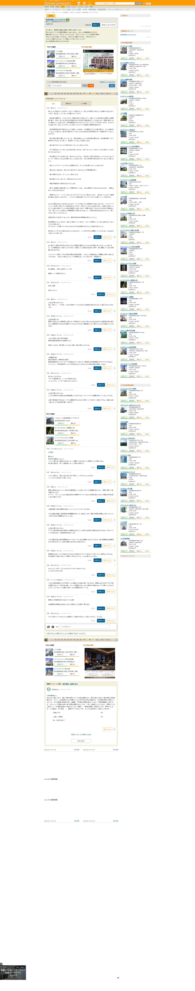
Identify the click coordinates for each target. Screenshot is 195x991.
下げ (57, 627)
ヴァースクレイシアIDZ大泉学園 (130, 247)
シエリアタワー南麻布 (127, 297)
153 (59, 93)
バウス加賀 (123, 196)
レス (53, 104)
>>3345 (50, 319)
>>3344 (50, 452)
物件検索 (84, 3)
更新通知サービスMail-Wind (107, 82)
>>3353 (50, 393)
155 (65, 93)
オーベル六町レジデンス (127, 62)
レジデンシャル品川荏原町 (128, 347)
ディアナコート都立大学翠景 (129, 314)
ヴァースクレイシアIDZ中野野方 (130, 146)
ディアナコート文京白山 (127, 130)
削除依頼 (88, 25)
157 (71, 93)
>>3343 (50, 302)
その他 (68, 7)
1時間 (85, 85)
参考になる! (107, 237)
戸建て (91, 7)
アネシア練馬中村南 (126, 79)
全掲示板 (78, 3)
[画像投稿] (48, 627)
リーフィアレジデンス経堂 (128, 389)
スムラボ (80, 7)
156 (68, 93)
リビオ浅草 (123, 522)
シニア (127, 9)
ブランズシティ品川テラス (128, 505)
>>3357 (50, 528)
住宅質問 (84, 9)
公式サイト (62, 56)
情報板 (57, 7)
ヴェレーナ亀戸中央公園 (127, 330)
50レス (98, 93)
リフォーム (111, 9)
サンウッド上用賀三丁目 (127, 213)
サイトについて (89, 3)
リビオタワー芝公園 (126, 488)
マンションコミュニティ (58, 3)
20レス (91, 93)
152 (55, 93)
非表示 (90, 237)
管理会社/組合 (92, 9)
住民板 (52, 7)
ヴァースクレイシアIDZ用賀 (128, 364)
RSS (51, 24)
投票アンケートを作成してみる (81, 734)
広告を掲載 (76, 749)
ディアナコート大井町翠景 (128, 180)
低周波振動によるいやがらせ (56, 19)
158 (74, 93)
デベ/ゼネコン (56, 9)
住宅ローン (48, 9)
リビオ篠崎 (123, 113)
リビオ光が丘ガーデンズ (127, 472)
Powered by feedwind (146, 26)
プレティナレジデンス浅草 (128, 263)
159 (77, 93)
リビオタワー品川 (125, 455)
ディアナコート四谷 (126, 46)
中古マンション (119, 9)
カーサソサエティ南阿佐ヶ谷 (129, 280)
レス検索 (84, 103)
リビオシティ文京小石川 (127, 438)
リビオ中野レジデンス (127, 163)
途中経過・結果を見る (70, 684)
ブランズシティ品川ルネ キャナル (130, 405)
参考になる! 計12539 (108, 25)
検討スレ (74, 56)
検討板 (47, 7)
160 (81, 93)
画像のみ (68, 103)
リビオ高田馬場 (125, 538)
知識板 (62, 7)
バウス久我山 (124, 422)
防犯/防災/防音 (102, 9)
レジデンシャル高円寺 (127, 96)
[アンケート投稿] (53, 627)
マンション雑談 (66, 9)
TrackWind (148, 37)
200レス (108, 93)
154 (62, 93)
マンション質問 (76, 9)
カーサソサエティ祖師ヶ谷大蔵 (129, 230)
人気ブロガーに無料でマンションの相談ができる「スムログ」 (66, 633)
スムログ (73, 7)
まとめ (86, 7)
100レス (103, 93)
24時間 (91, 85)
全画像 (48, 24)
